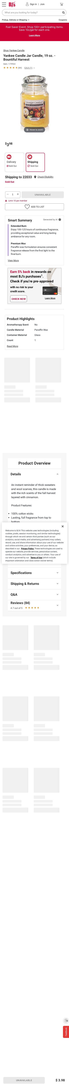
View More (13, 260)
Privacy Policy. (27, 548)
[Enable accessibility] (66, 1020)
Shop (13, 50)
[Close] (62, 526)
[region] (34, 543)
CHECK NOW (19, 299)
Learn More (34, 35)
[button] (45, 177)
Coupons (63, 20)
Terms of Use (36, 557)
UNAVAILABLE (43, 194)
